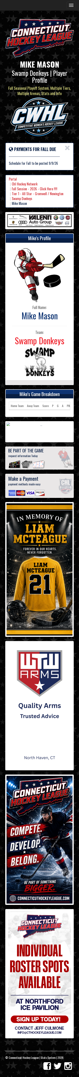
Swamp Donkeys (22, 198)
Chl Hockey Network (24, 184)
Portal (13, 179)
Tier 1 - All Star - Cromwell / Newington (37, 193)
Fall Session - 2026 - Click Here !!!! (34, 188)
